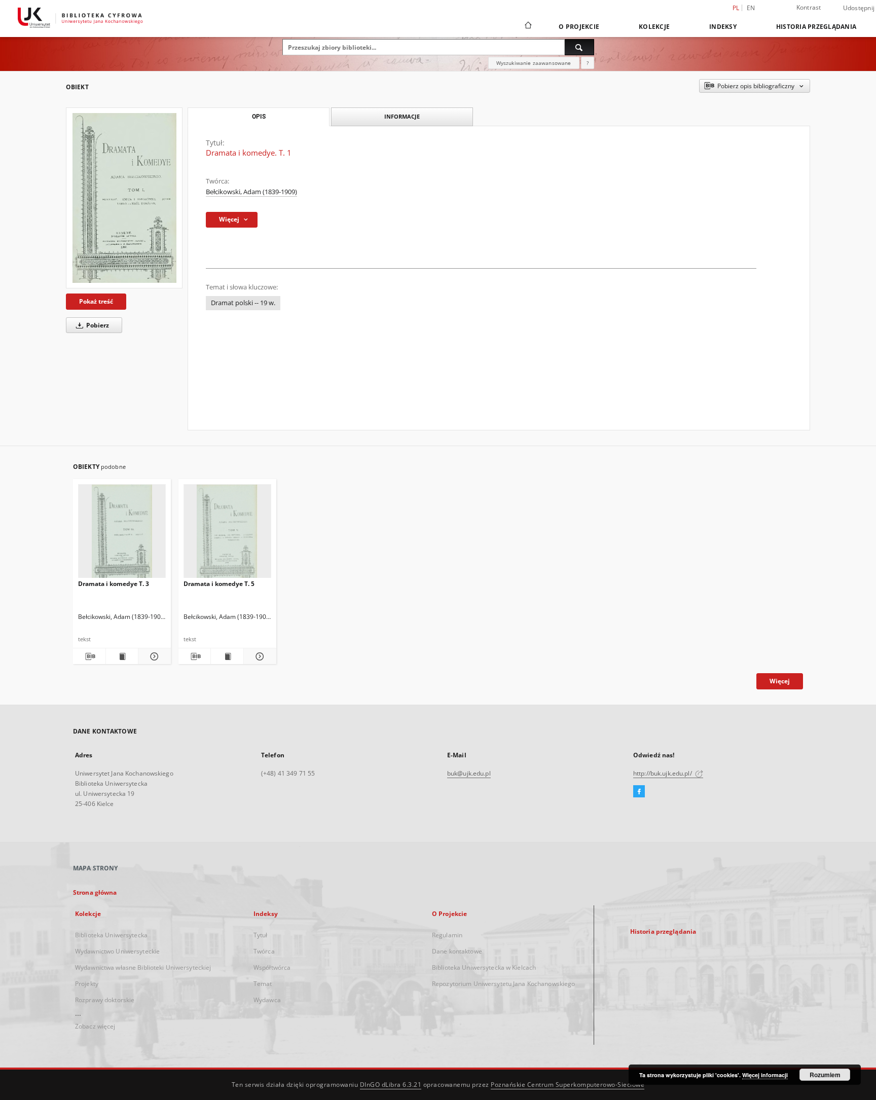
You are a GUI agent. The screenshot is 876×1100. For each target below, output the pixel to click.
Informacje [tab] (402, 116)
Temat (262, 983)
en (751, 8)
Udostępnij (859, 8)
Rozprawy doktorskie (104, 1000)
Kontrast (808, 7)
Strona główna (95, 892)
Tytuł (260, 935)
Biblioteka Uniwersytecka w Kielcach (484, 967)
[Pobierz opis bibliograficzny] (89, 656)
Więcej (780, 681)
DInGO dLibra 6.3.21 (391, 1084)
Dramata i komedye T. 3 (113, 583)
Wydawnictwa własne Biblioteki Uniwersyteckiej (143, 967)
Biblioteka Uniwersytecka (111, 935)
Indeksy (723, 26)
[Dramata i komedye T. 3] (122, 534)
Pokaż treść (96, 301)
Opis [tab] (259, 116)
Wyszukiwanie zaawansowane (533, 62)
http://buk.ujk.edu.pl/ (663, 773)
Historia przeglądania (816, 26)
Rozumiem (825, 1074)
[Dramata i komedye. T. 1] (124, 198)
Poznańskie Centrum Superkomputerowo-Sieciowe (567, 1084)
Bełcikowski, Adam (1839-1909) (251, 192)
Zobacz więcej (95, 1026)
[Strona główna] (527, 26)
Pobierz (97, 325)
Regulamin (447, 935)
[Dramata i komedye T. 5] (227, 534)
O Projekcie (579, 26)
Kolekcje (654, 26)
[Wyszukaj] (579, 47)
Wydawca (267, 1000)
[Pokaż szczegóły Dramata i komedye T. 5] (258, 656)
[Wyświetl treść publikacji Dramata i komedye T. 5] (227, 656)
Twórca (264, 951)
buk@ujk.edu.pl (469, 773)
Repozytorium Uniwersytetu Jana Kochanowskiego (503, 983)
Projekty (86, 983)
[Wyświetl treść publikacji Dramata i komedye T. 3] (122, 656)
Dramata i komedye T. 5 (219, 583)
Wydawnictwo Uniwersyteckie (117, 951)
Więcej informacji (765, 1075)
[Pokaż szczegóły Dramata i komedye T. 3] (153, 656)
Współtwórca (271, 967)
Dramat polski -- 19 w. (243, 303)
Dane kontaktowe (457, 951)
